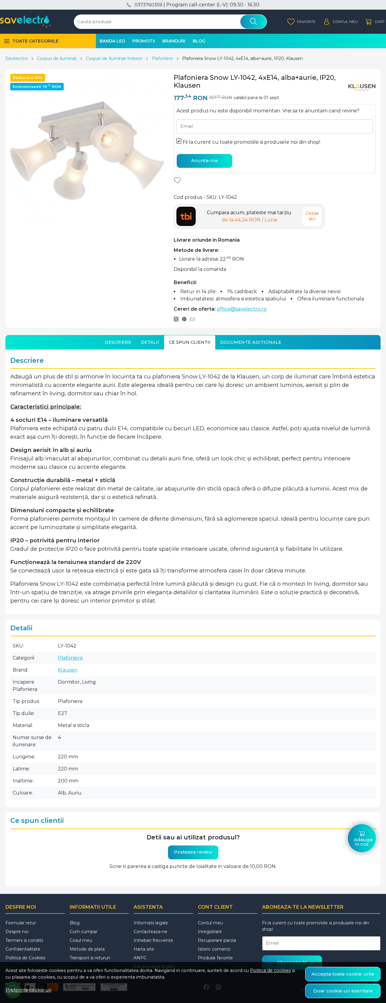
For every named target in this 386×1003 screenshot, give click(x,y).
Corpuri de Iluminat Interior (114, 58)
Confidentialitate (22, 949)
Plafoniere (162, 58)
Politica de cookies (270, 970)
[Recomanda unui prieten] (194, 319)
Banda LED (112, 41)
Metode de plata (87, 949)
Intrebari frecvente (153, 940)
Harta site (144, 949)
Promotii (143, 41)
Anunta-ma (204, 160)
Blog (199, 41)
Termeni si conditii (24, 940)
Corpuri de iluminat (57, 58)
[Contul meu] (340, 22)
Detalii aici (312, 216)
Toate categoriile (35, 41)
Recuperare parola (217, 940)
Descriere (118, 342)
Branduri (173, 41)
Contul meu (210, 923)
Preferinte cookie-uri (28, 990)
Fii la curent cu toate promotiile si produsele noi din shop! (251, 142)
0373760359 (148, 5)
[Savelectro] (25, 22)
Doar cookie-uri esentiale (343, 991)
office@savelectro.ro (242, 309)
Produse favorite (215, 958)
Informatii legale (151, 923)
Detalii (150, 342)
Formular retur (20, 923)
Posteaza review (193, 852)
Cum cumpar (83, 931)
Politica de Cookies (25, 958)
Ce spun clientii (189, 342)
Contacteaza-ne (150, 931)
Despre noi (16, 931)
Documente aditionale (250, 342)
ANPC (140, 958)
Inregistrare (210, 931)
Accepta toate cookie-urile (343, 974)
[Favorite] (301, 22)
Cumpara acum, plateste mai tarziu (249, 216)
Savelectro (16, 58)
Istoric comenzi (214, 949)
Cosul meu (81, 940)
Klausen (68, 670)
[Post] (178, 319)
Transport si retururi (90, 958)
